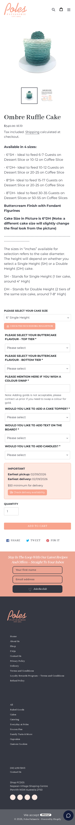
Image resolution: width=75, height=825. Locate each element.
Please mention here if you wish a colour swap (33, 379)
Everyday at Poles (19, 724)
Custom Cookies (18, 744)
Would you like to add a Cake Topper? (36, 408)
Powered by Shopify (51, 819)
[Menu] (69, 9)
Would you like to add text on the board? (33, 427)
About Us (14, 641)
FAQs (13, 651)
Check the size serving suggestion (31, 326)
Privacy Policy (17, 661)
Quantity (11, 504)
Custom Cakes (17, 685)
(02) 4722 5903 (17, 768)
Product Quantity (19, 749)
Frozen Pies (16, 729)
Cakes (13, 714)
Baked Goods (17, 709)
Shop (13, 646)
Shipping (32, 132)
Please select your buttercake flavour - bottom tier (30, 358)
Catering (14, 719)
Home (13, 636)
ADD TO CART (37, 526)
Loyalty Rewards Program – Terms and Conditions (37, 675)
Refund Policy (17, 680)
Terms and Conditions (22, 670)
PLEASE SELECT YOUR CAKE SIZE (26, 310)
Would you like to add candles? (31, 446)
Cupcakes (15, 739)
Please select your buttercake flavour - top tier (30, 337)
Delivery (14, 666)
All (11, 704)
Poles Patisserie (31, 819)
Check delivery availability (29, 492)
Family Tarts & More (21, 734)
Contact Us (15, 656)
